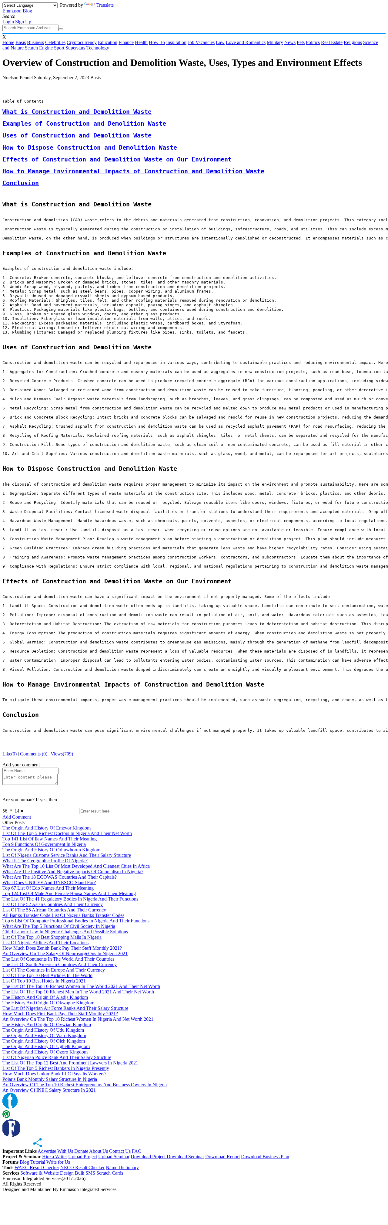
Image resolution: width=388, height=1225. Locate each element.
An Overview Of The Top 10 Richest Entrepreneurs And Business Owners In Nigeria (84, 1084)
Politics (313, 42)
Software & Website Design (47, 1173)
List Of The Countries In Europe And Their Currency (53, 969)
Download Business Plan (265, 1156)
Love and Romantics (246, 42)
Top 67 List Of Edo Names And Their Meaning (48, 888)
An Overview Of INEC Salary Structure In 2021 (49, 1090)
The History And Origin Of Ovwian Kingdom (46, 1024)
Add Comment (16, 816)
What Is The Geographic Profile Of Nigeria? (45, 860)
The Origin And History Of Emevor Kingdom (46, 827)
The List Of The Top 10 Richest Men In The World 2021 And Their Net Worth (78, 991)
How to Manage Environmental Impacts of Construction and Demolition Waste (133, 171)
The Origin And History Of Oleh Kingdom (43, 1040)
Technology (97, 47)
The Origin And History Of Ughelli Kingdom (46, 1046)
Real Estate (332, 42)
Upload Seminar (113, 1156)
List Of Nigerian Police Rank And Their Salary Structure (56, 1057)
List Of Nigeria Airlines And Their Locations (45, 942)
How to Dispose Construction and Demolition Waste (89, 147)
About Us (98, 1151)
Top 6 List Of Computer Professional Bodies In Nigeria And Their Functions (75, 920)
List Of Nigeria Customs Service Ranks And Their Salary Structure (66, 855)
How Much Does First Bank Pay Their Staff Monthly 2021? (60, 1013)
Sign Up (23, 21)
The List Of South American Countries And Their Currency (59, 964)
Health (141, 42)
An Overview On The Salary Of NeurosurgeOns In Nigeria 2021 (65, 953)
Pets (301, 42)
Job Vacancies (201, 42)
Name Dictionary (122, 1167)
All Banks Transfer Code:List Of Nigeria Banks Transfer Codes (63, 915)
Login (8, 21)
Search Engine (39, 47)
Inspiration (176, 42)
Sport (59, 47)
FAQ (137, 1151)
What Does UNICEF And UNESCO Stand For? (49, 882)
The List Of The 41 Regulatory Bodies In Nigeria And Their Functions (70, 898)
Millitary (275, 42)
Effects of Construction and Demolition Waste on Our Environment (117, 159)
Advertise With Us (55, 1151)
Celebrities (55, 42)
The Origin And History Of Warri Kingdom (44, 1035)
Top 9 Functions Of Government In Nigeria (44, 844)
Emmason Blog (17, 10)
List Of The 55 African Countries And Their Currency (54, 909)
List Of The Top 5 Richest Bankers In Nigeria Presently (55, 1068)
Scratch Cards (109, 1173)
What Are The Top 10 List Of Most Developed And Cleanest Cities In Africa (76, 866)
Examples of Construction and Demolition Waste (84, 123)
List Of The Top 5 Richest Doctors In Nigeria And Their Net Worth (67, 833)
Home (8, 42)
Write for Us (58, 1162)
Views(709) (62, 753)
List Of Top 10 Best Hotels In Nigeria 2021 (44, 980)
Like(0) (9, 753)
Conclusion (20, 183)
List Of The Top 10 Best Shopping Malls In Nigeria (52, 937)
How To (157, 42)
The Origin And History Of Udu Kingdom (43, 1030)
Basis (20, 42)
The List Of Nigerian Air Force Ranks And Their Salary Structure (65, 1008)
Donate (81, 1151)
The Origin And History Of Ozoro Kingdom (45, 1051)
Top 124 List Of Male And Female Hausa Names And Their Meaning (69, 893)
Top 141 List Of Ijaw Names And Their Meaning (49, 838)
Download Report (222, 1156)
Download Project (149, 1156)
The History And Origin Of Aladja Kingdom (45, 997)
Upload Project (82, 1156)
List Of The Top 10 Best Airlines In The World (47, 975)
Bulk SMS (85, 1173)
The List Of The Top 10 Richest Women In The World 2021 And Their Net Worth (81, 986)
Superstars (75, 47)
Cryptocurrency (82, 42)
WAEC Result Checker (37, 1167)
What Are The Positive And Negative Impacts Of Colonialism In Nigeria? (72, 871)
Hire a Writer (54, 1156)
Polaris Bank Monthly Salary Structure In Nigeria (49, 1079)
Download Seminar (185, 1156)
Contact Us (120, 1151)
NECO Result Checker (82, 1167)
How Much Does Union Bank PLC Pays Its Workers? (54, 1073)
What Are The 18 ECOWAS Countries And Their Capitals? (59, 877)
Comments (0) (33, 753)
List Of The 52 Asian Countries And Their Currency (52, 904)
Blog (24, 1162)
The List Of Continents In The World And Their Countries (58, 959)
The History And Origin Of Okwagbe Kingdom (48, 1002)
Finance (126, 42)
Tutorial (37, 1162)
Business (35, 42)
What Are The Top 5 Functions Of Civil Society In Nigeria (58, 926)
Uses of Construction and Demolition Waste (77, 135)
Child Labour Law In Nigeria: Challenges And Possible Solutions (65, 931)
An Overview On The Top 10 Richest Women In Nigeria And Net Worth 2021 (77, 1019)
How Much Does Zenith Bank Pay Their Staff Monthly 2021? (62, 948)
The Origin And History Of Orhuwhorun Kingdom (51, 849)
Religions (353, 42)
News (290, 42)
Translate (105, 5)
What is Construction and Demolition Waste (77, 111)
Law (220, 42)
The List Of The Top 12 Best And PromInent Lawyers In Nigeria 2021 (70, 1062)
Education (107, 42)
